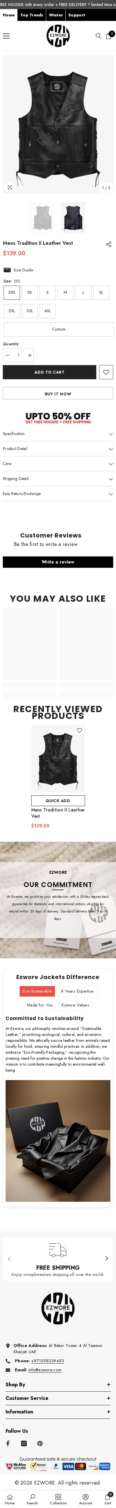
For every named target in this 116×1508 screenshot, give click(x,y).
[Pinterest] (40, 1443)
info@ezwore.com (44, 1370)
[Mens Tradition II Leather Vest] (58, 758)
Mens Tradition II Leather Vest (58, 813)
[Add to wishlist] (106, 372)
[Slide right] (106, 1259)
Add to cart (49, 372)
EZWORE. (46, 1482)
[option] (58, 124)
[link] (30, 685)
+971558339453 (47, 1361)
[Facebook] (8, 1443)
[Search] (98, 36)
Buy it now (58, 394)
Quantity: (11, 344)
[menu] (6, 36)
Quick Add (58, 801)
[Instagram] (24, 1443)
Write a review (58, 562)
